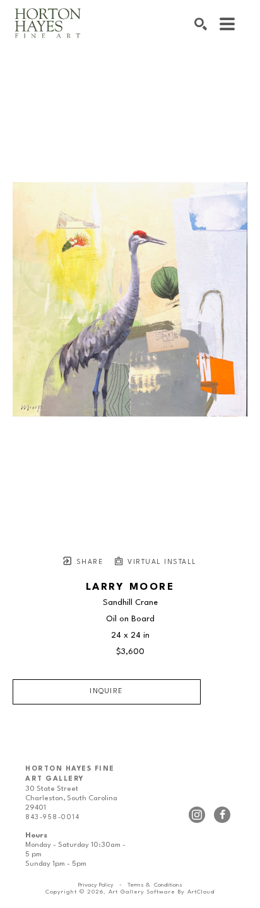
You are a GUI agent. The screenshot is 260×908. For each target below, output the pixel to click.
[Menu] (227, 24)
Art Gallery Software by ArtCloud (162, 892)
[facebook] (222, 815)
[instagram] (197, 815)
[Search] (200, 24)
